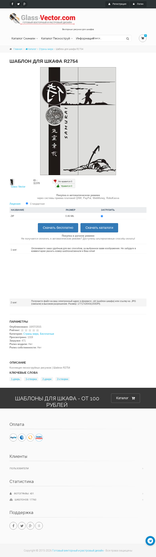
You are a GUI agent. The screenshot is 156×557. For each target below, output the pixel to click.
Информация (85, 38)
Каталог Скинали (23, 38)
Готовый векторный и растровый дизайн (78, 550)
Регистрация (119, 4)
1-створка (31, 379)
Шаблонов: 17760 (24, 499)
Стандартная (37, 204)
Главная (18, 49)
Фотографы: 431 (23, 493)
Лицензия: (15, 203)
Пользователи (19, 468)
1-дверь (15, 379)
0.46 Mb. (69, 216)
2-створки (62, 379)
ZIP (12, 216)
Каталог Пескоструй (55, 38)
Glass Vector (18, 186)
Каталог (32, 49)
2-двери (46, 379)
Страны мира (46, 49)
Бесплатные (47, 333)
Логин (139, 4)
